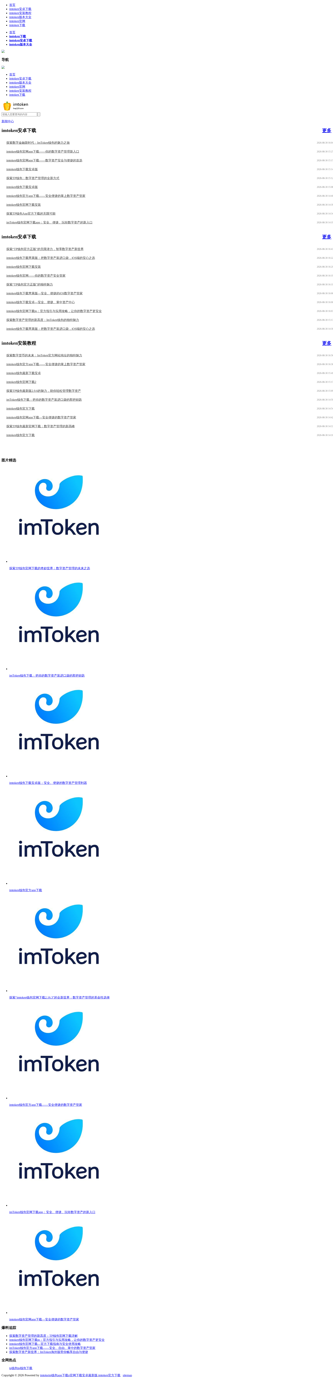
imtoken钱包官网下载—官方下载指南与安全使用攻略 (45, 1343)
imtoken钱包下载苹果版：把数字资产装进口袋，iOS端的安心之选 (50, 258)
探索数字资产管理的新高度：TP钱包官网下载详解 (43, 1335)
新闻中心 (8, 121)
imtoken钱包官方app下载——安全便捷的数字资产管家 (45, 1104)
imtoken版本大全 (20, 17)
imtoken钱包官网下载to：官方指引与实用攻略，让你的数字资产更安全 (54, 311)
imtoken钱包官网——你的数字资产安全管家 (36, 275)
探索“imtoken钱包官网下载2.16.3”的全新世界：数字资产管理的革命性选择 (59, 997)
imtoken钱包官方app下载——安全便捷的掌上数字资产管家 (45, 195)
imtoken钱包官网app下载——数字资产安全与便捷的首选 (44, 160)
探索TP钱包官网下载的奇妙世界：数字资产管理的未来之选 (49, 568)
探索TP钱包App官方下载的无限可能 (31, 213)
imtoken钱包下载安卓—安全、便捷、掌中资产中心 (40, 302)
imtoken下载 (17, 25)
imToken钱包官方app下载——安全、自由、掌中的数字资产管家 (52, 1348)
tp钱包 (13, 1368)
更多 (326, 130)
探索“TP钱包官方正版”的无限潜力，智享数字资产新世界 (45, 249)
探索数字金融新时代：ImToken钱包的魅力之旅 (38, 142)
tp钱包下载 (25, 1368)
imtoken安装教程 (20, 13)
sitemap (127, 1375)
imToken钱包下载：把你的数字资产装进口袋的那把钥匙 (44, 399)
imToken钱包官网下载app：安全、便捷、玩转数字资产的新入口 (49, 222)
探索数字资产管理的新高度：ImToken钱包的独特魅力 (42, 320)
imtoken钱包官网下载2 (21, 382)
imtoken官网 (17, 21)
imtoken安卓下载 (20, 9)
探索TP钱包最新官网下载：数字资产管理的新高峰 (40, 426)
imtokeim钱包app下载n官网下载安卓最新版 (69, 1375)
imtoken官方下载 (109, 1375)
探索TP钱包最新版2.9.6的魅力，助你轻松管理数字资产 (43, 390)
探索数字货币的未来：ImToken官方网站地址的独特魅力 (44, 355)
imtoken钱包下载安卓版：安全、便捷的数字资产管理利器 (48, 782)
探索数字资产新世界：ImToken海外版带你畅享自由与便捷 (48, 1352)
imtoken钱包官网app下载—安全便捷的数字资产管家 (41, 417)
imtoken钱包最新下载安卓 (23, 373)
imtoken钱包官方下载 (20, 408)
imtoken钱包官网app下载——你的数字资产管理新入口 (42, 151)
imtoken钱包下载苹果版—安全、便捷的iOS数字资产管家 (44, 293)
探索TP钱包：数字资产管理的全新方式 (32, 178)
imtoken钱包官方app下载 (25, 890)
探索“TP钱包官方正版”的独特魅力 (29, 284)
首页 (12, 5)
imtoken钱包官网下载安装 (23, 204)
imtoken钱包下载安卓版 (22, 169)
